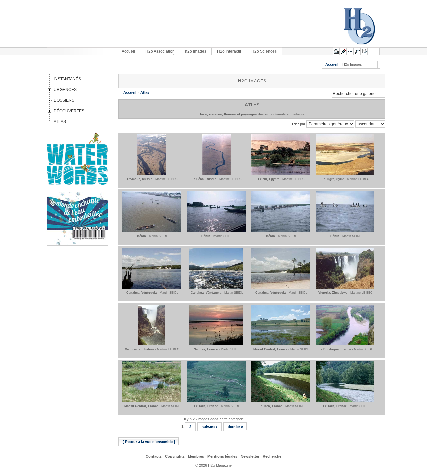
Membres (196, 456)
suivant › (209, 427)
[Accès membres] (350, 51)
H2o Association (160, 51)
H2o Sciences (264, 51)
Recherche (272, 456)
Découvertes (69, 111)
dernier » (235, 427)
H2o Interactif (229, 51)
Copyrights (175, 456)
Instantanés (67, 79)
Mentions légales (222, 456)
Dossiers (64, 100)
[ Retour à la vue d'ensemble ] (149, 442)
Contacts (154, 456)
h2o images (195, 51)
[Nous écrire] (343, 51)
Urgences (65, 89)
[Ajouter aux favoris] (364, 51)
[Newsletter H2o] (336, 51)
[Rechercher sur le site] (357, 51)
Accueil (128, 51)
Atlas (60, 121)
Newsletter (250, 456)
